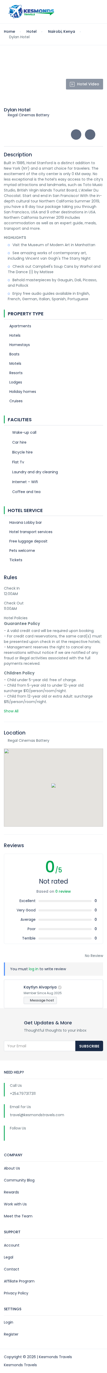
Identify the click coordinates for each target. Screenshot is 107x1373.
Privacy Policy (16, 1293)
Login (8, 1322)
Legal (8, 1257)
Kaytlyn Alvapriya (40, 987)
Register (11, 1334)
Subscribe (89, 1046)
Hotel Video (88, 84)
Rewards (11, 1192)
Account (11, 1245)
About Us (12, 1168)
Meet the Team (18, 1216)
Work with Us (15, 1204)
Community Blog (19, 1180)
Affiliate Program (19, 1281)
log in (33, 969)
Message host (41, 1000)
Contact (11, 1269)
